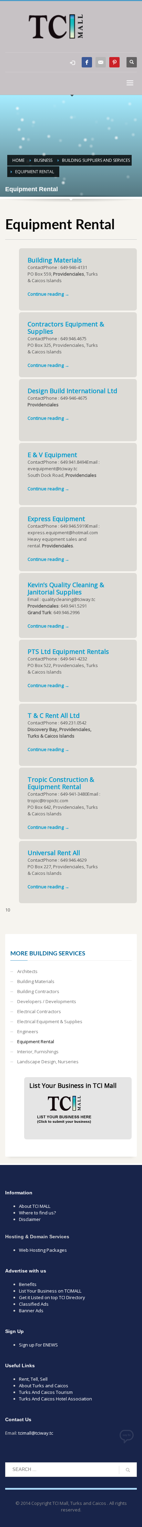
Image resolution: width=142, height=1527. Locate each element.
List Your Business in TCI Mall (72, 1085)
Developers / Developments (46, 1001)
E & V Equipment (52, 455)
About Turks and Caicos (43, 1385)
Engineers (27, 1031)
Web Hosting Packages (43, 1250)
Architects (27, 971)
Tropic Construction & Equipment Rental (61, 783)
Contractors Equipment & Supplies (66, 327)
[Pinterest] (114, 62)
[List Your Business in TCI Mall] (63, 1107)
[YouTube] (100, 62)
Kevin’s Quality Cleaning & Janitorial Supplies (66, 588)
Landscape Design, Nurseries (48, 1061)
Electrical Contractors (39, 1011)
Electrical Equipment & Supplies (49, 1021)
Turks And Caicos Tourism (46, 1392)
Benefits (28, 1284)
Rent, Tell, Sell (33, 1379)
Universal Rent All (54, 853)
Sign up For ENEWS (38, 1345)
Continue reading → (48, 294)
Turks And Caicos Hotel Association (55, 1399)
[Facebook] (87, 62)
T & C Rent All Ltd (54, 715)
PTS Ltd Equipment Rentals (68, 651)
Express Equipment (56, 519)
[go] (128, 1470)
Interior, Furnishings (38, 1051)
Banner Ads (31, 1310)
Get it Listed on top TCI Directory (52, 1297)
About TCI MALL (34, 1206)
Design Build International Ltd (72, 391)
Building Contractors (38, 991)
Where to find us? (37, 1213)
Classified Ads (34, 1304)
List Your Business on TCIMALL (50, 1291)
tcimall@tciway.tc (35, 1433)
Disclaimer (30, 1219)
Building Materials (55, 260)
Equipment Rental (35, 1041)
